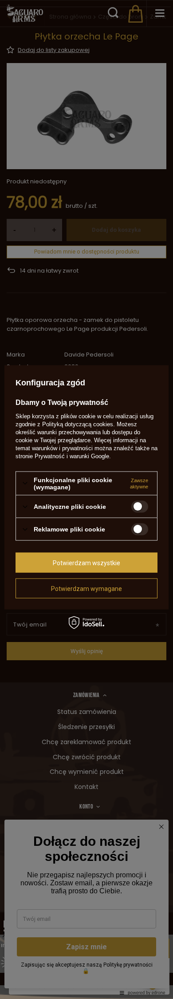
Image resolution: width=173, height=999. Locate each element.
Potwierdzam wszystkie (86, 562)
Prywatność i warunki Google (72, 455)
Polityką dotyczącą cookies (77, 423)
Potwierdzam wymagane (86, 588)
